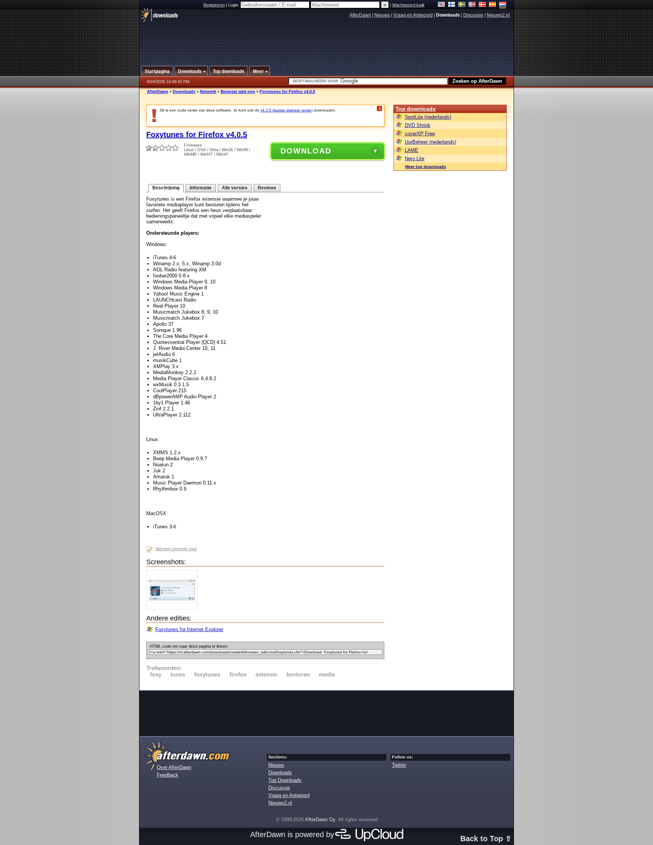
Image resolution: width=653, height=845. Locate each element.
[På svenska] (462, 5)
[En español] (492, 5)
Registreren (214, 5)
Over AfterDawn (174, 767)
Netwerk (208, 91)
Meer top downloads (425, 166)
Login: (234, 5)
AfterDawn (360, 15)
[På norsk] (472, 5)
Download (305, 151)
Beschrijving (165, 187)
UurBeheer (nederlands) (430, 142)
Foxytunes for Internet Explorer (189, 629)
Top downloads (416, 109)
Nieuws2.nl (498, 15)
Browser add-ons (238, 91)
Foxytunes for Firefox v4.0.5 (287, 91)
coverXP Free (420, 133)
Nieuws (382, 15)
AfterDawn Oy (320, 819)
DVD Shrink (417, 125)
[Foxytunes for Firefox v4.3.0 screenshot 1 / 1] (173, 608)
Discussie (473, 15)
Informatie (201, 187)
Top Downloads (285, 780)
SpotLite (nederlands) (428, 117)
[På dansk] (482, 5)
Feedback (167, 775)
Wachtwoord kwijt (408, 5)
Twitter (399, 765)
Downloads (184, 91)
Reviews (267, 187)
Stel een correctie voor (176, 548)
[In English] (441, 5)
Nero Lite (414, 158)
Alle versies (235, 187)
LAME (411, 150)
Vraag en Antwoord (413, 15)
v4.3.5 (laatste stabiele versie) (286, 110)
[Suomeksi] (451, 5)
